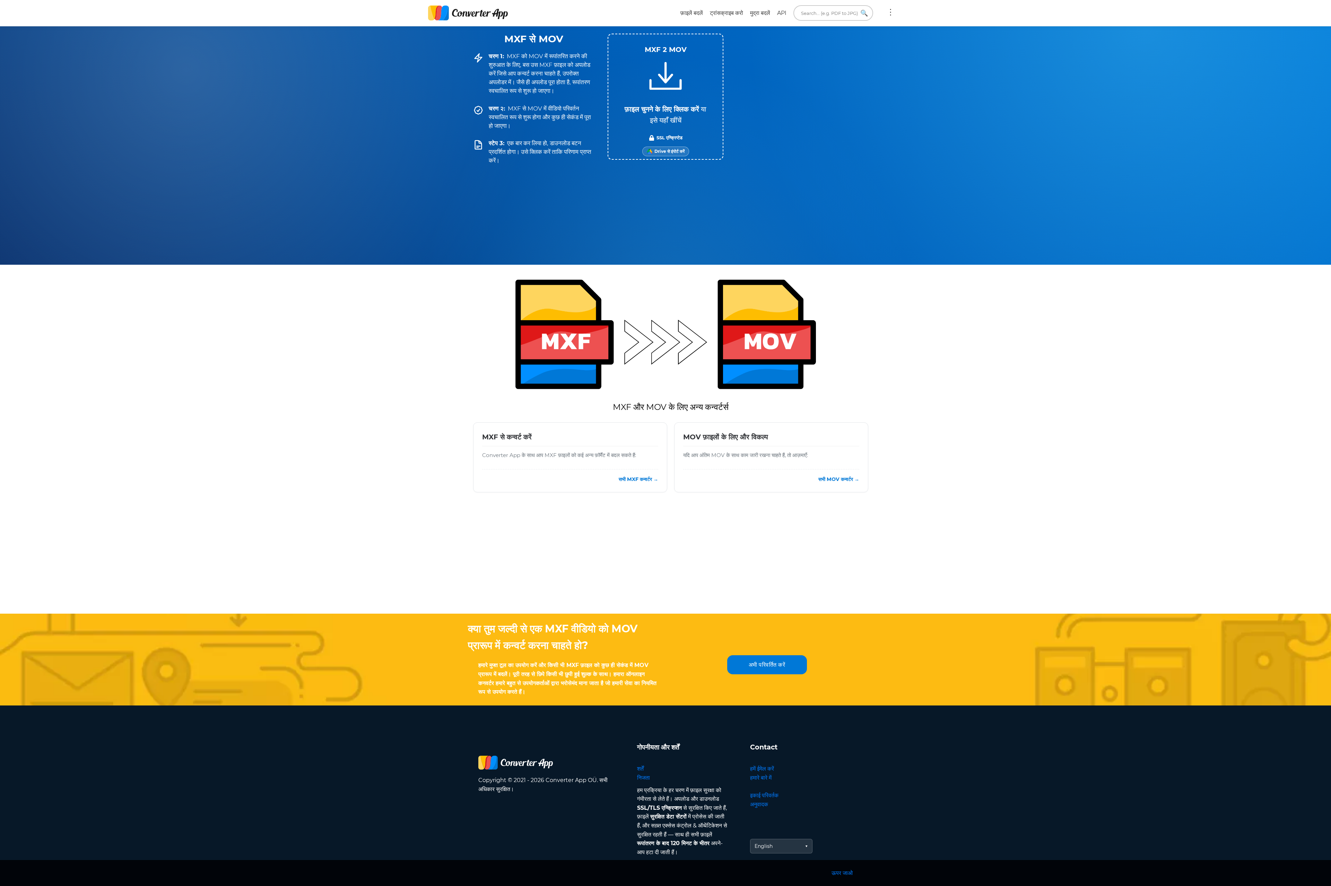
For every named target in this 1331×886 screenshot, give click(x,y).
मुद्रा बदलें (760, 13)
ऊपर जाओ (842, 873)
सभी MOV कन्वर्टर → (838, 479)
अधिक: (890, 13)
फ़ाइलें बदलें (691, 13)
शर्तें (640, 768)
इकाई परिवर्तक (764, 795)
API (781, 13)
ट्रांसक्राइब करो (726, 13)
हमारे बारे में (761, 777)
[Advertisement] (665, 558)
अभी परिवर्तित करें (767, 664)
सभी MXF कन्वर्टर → (638, 479)
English (764, 846)
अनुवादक (759, 804)
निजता (643, 777)
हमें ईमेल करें (762, 768)
